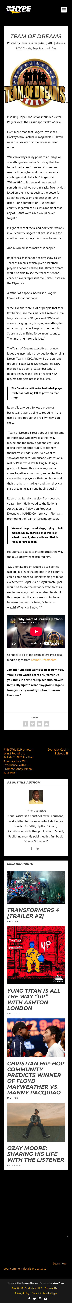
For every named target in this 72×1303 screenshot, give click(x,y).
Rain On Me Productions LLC (27, 1288)
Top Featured (41, 48)
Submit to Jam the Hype (44, 1293)
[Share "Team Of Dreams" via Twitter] (32, 723)
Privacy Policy (22, 1293)
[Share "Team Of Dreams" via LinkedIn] (39, 723)
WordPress (58, 1283)
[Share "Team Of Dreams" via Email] (46, 723)
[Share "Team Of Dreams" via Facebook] (25, 723)
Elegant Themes (29, 1283)
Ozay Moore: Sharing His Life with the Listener (35, 1154)
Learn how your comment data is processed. (35, 1266)
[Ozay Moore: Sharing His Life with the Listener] (36, 1122)
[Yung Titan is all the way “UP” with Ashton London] (36, 955)
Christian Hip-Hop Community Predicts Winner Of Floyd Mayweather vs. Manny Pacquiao (36, 1078)
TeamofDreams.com (43, 660)
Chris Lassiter (29, 43)
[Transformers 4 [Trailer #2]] (36, 887)
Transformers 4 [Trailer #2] (33, 913)
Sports (27, 48)
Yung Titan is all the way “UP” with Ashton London (34, 999)
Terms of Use (51, 1288)
